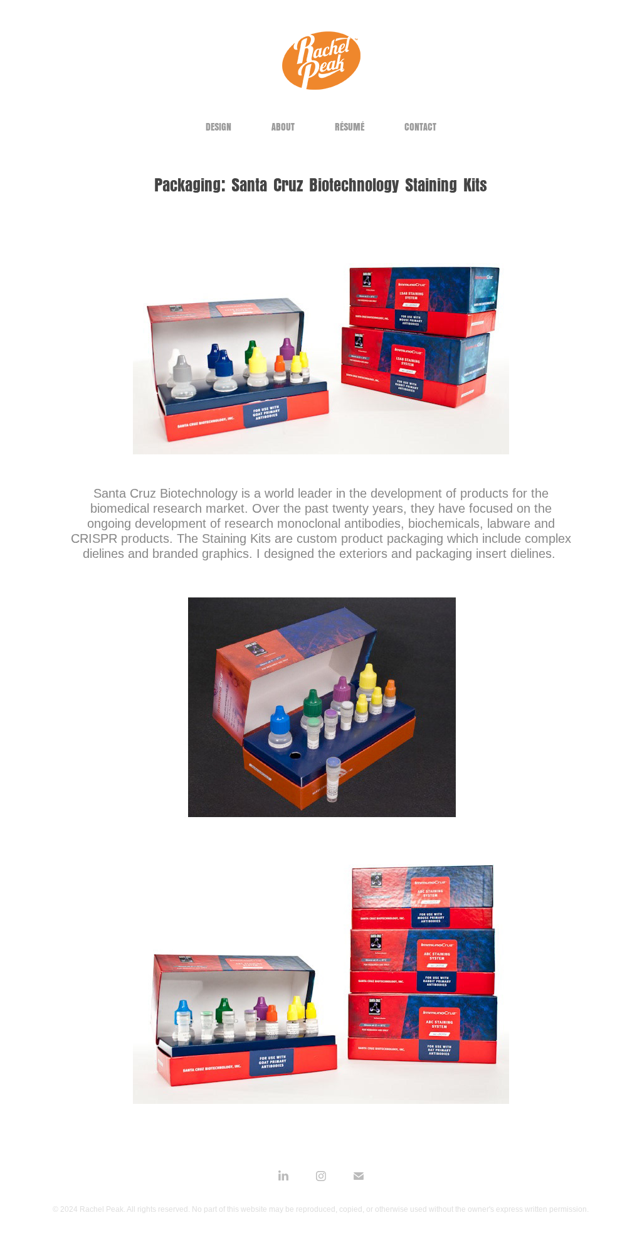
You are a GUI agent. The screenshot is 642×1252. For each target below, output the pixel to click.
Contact (420, 127)
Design (218, 127)
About (283, 127)
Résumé (349, 127)
